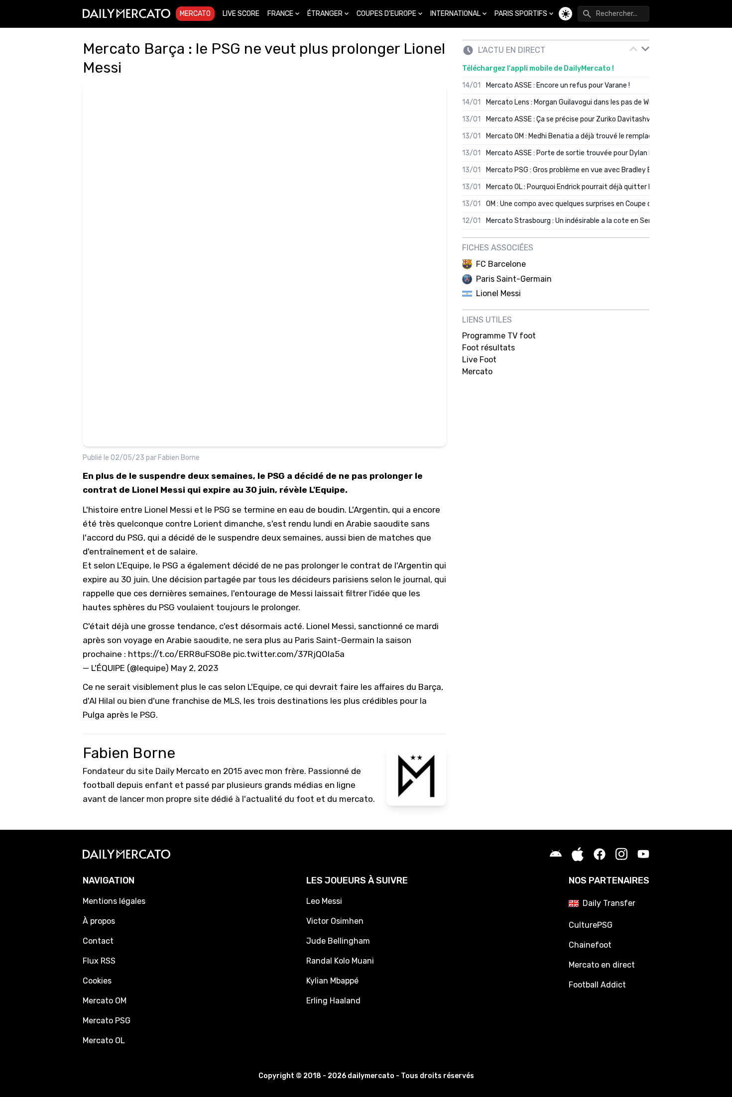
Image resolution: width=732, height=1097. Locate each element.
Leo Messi (324, 901)
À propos (99, 921)
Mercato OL (104, 1040)
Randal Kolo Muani (340, 961)
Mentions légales (114, 901)
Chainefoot (590, 945)
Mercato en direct (602, 965)
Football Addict (597, 984)
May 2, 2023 (194, 668)
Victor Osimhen (335, 921)
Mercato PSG (106, 1020)
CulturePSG (590, 925)
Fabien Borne (179, 457)
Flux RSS (99, 961)
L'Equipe (133, 565)
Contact (98, 941)
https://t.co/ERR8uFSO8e (179, 654)
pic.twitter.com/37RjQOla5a (289, 654)
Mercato (195, 13)
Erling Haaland (333, 1000)
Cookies (97, 981)
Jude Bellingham (338, 941)
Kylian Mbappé (332, 981)
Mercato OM (104, 1000)
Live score (241, 13)
